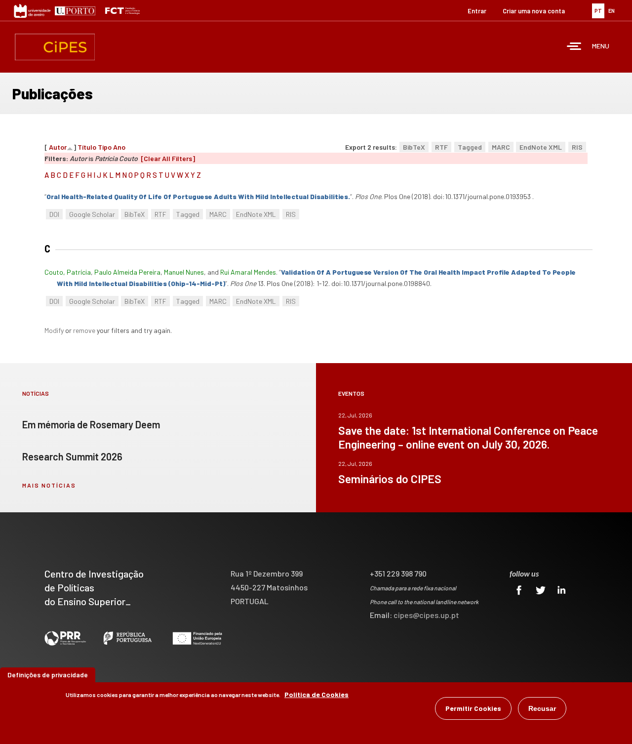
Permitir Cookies (473, 708)
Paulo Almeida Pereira (127, 272)
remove (84, 330)
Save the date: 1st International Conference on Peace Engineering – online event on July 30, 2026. (468, 437)
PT (598, 10)
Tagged (470, 147)
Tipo (105, 147)
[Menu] (574, 47)
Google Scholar (92, 214)
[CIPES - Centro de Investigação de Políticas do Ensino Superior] (55, 47)
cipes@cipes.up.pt (426, 615)
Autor (58, 147)
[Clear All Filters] (168, 158)
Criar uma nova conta (534, 11)
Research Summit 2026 (72, 456)
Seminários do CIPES (389, 479)
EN (611, 10)
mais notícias (49, 485)
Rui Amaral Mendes (248, 272)
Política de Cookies (316, 694)
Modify (54, 330)
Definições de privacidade (47, 674)
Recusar (542, 708)
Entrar (477, 11)
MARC (501, 147)
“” (198, 196)
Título (87, 147)
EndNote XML (540, 147)
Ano (119, 147)
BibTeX (414, 147)
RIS (577, 147)
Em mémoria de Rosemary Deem (91, 424)
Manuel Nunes (184, 272)
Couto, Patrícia (67, 272)
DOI (54, 214)
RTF (441, 147)
